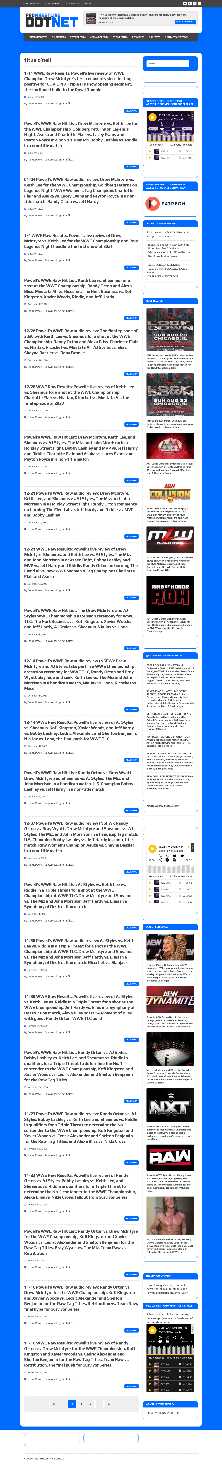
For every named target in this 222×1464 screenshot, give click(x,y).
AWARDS (87, 3)
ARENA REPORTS (99, 37)
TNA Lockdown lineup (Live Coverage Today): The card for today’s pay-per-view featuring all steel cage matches (169, 424)
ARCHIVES (154, 37)
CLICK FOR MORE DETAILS (164, 264)
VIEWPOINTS (120, 37)
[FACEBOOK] (190, 3)
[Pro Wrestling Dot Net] (51, 20)
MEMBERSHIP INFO (31, 3)
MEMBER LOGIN (52, 3)
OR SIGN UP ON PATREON (163, 276)
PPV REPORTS (78, 37)
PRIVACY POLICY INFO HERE (163, 1413)
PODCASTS (138, 37)
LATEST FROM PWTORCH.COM (165, 655)
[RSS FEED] (195, 3)
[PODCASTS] (199, 3)
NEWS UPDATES (38, 37)
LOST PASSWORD (71, 3)
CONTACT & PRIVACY (176, 37)
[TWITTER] (185, 3)
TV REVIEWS (59, 37)
